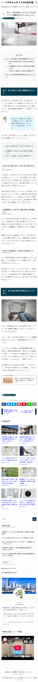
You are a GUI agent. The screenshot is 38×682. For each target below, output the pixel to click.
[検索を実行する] (34, 519)
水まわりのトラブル (9, 18)
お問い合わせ (21, 672)
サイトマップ (29, 672)
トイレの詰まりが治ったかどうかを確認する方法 (17, 538)
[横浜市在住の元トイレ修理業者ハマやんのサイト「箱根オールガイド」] (19, 2)
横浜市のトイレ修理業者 (11, 672)
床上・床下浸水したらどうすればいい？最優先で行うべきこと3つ (18, 543)
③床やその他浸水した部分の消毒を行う (21, 71)
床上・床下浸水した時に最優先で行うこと (20, 59)
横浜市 (5, 608)
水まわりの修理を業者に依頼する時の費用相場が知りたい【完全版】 (18, 555)
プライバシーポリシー (19, 674)
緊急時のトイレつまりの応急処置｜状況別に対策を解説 (18, 533)
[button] (36, 2)
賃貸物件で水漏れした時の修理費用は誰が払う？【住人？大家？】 (17, 549)
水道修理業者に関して (11, 572)
